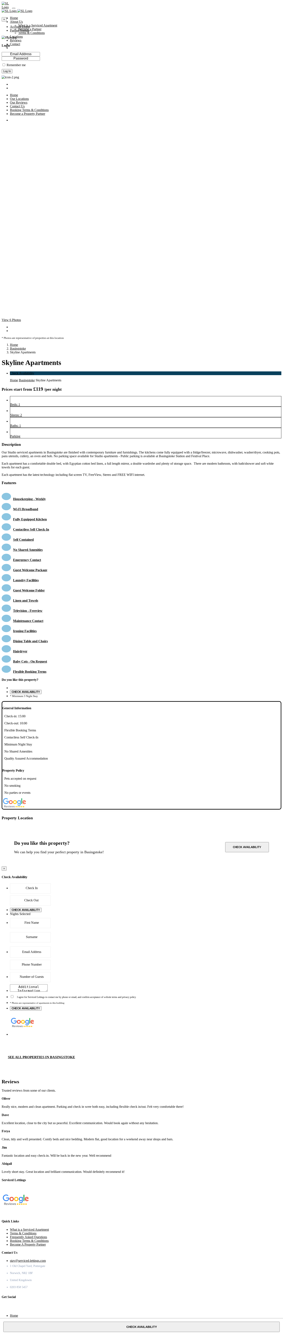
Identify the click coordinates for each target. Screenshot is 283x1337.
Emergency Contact (27, 560)
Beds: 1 (15, 404)
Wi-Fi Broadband (25, 509)
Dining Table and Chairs (30, 641)
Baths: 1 (15, 425)
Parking (15, 436)
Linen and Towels (25, 600)
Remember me (16, 65)
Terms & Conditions (31, 33)
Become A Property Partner (28, 1244)
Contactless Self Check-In (31, 529)
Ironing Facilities (25, 631)
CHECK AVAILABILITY (26, 691)
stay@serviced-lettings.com (28, 1260)
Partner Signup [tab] (19, 30)
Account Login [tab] (20, 26)
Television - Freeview (27, 610)
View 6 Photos (11, 320)
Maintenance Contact (28, 621)
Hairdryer (20, 651)
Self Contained (23, 539)
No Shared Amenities (28, 550)
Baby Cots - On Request (30, 661)
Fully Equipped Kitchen (30, 519)
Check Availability (22, 373)
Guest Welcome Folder (29, 590)
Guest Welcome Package (30, 570)
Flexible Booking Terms (29, 671)
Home (14, 345)
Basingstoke (18, 348)
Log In (7, 71)
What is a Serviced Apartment (37, 25)
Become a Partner (29, 29)
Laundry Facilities (26, 580)
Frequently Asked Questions (28, 1237)
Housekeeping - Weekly (29, 499)
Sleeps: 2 (16, 415)
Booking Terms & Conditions (29, 1240)
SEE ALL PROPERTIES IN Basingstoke (41, 1057)
